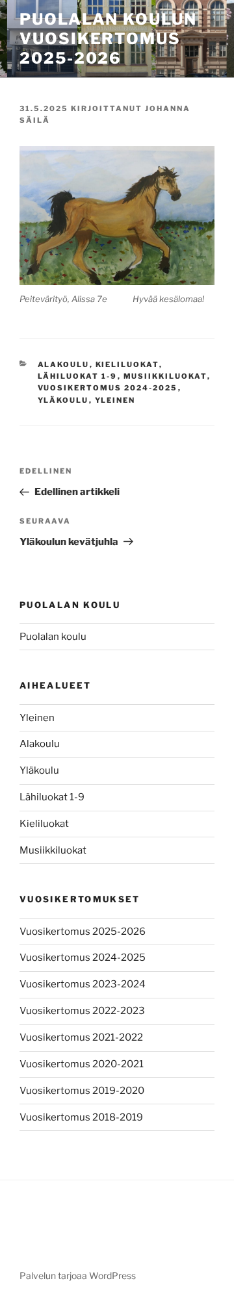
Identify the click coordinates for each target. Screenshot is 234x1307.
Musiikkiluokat (165, 376)
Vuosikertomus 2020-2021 (82, 1064)
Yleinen (115, 400)
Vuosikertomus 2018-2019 (81, 1117)
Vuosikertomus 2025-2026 (83, 931)
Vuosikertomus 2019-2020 (82, 1091)
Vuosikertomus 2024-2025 (108, 387)
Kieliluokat (127, 364)
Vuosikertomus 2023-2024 (83, 984)
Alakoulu (64, 364)
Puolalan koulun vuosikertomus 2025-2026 (108, 39)
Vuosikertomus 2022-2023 (82, 1011)
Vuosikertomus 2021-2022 (81, 1037)
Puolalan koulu (53, 636)
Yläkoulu (63, 400)
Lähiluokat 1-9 (78, 376)
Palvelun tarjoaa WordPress (78, 1275)
